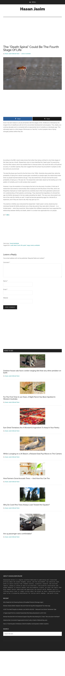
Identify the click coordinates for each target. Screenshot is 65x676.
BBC (7, 215)
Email (5, 289)
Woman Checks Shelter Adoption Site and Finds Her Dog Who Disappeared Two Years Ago (26, 605)
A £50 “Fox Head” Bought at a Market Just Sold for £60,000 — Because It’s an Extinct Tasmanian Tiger (29, 609)
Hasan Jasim (32, 9)
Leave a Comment (26, 53)
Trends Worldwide (14, 243)
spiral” (24, 245)
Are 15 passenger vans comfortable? (17, 534)
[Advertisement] (32, 33)
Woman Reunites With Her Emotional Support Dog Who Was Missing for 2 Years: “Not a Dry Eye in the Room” (31, 616)
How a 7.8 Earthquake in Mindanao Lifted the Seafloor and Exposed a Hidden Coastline (25, 623)
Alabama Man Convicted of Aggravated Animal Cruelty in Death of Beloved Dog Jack (25, 620)
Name (5, 281)
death (15, 245)
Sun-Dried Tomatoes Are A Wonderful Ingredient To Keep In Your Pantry (31, 428)
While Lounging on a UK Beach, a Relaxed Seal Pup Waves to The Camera (32, 454)
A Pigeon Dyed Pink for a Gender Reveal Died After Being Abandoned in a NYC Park (24, 613)
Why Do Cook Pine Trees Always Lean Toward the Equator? (26, 505)
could (11, 245)
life (22, 245)
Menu (34, 2)
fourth (19, 245)
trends (32, 245)
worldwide (37, 245)
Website (5, 298)
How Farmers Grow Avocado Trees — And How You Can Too (26, 478)
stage (28, 245)
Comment (6, 262)
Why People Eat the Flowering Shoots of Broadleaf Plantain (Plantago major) (23, 602)
